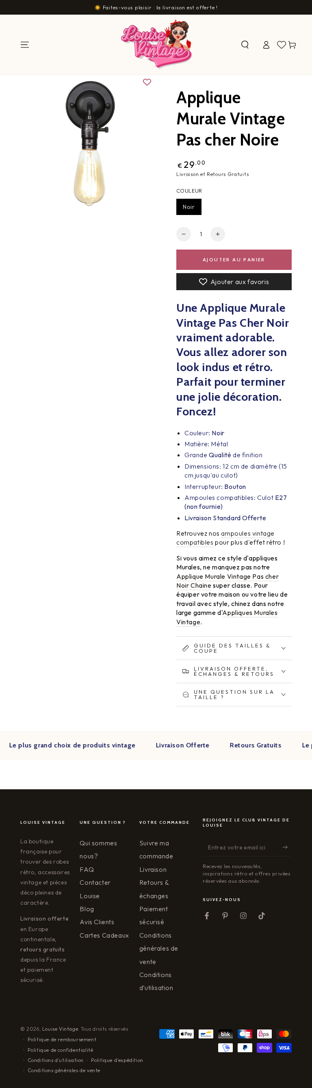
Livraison (153, 869)
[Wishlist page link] (281, 44)
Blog (87, 909)
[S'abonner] (287, 847)
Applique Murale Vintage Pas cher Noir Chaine (227, 580)
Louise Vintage (60, 1029)
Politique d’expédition (117, 1060)
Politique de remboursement (62, 1039)
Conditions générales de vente (158, 948)
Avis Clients (97, 922)
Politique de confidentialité (60, 1050)
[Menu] (24, 45)
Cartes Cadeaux (104, 935)
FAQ (87, 869)
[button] (245, 45)
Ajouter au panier (234, 259)
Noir (189, 207)
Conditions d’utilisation (56, 1060)
